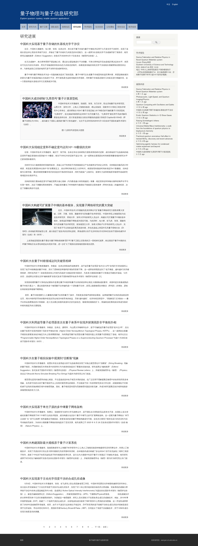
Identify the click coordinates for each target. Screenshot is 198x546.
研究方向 (33, 26)
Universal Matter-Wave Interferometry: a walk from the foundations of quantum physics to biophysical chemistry (153, 128)
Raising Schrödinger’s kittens (147, 120)
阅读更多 (124, 87)
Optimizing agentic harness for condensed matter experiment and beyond (152, 145)
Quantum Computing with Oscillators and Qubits (155, 104)
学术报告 (88, 26)
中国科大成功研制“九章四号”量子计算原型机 (153, 151)
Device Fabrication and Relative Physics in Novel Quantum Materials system (153, 58)
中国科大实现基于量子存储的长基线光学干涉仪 (154, 110)
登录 (21, 540)
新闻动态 (66, 26)
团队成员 (55, 26)
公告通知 (110, 26)
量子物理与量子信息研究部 (49, 13)
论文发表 (99, 26)
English (175, 4)
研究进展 (77, 26)
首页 (23, 26)
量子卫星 (44, 26)
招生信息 (121, 26)
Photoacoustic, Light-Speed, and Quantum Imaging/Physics (152, 97)
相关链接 (132, 26)
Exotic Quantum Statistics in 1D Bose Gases (154, 115)
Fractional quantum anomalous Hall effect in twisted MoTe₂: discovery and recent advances (154, 137)
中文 (168, 4)
